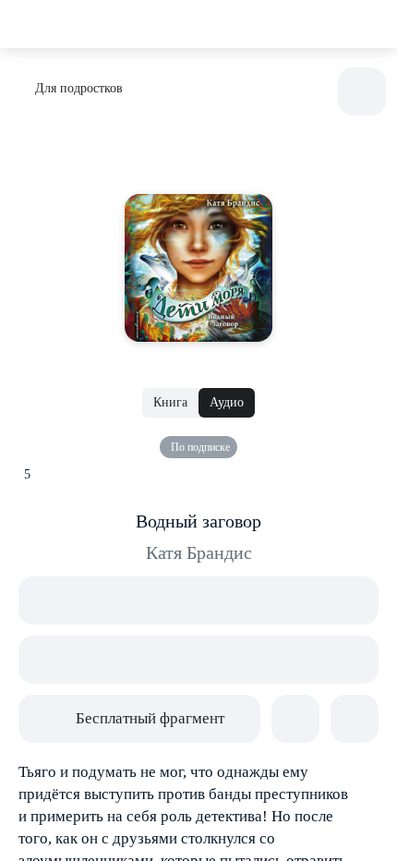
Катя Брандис (199, 552)
